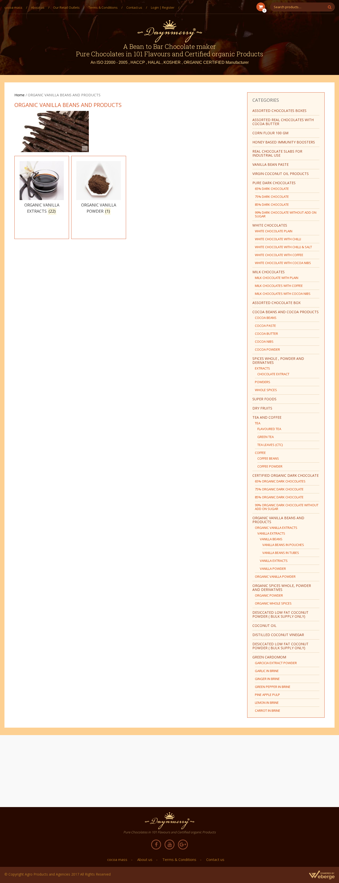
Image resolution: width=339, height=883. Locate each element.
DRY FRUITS (262, 408)
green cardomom (269, 657)
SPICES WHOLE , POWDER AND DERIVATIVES (278, 360)
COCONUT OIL (264, 625)
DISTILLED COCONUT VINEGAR (278, 634)
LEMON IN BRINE (267, 702)
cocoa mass (13, 7)
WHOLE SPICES (266, 390)
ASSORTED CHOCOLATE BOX (276, 302)
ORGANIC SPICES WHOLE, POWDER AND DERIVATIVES (281, 587)
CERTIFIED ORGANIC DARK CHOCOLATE (285, 475)
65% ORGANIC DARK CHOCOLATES (280, 481)
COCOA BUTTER (266, 333)
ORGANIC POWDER (269, 595)
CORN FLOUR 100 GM (270, 133)
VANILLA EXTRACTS (271, 533)
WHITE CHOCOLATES (269, 225)
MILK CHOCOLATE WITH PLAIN (276, 277)
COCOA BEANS (265, 317)
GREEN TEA (265, 437)
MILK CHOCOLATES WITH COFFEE (279, 285)
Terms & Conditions (103, 7)
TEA (257, 423)
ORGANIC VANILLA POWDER (275, 576)
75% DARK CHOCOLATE (272, 196)
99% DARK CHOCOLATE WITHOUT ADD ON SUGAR (285, 214)
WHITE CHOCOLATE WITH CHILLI (278, 239)
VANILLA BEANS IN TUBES (280, 552)
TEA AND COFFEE (266, 417)
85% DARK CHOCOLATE (272, 204)
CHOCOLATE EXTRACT (273, 374)
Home (19, 94)
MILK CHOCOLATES (268, 272)
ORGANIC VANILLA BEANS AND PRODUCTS (278, 519)
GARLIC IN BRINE (267, 671)
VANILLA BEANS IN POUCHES (283, 545)
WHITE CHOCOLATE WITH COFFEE (279, 255)
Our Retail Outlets (66, 7)
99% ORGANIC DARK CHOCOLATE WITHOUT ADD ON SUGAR (286, 507)
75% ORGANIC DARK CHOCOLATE (279, 489)
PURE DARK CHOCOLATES (274, 182)
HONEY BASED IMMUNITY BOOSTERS (283, 142)
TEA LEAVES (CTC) (270, 444)
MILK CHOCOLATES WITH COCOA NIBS (282, 293)
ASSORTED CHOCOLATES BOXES (279, 110)
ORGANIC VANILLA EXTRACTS (276, 527)
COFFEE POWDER (269, 466)
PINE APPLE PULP (267, 694)
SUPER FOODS (264, 399)
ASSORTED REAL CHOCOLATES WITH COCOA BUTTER (283, 121)
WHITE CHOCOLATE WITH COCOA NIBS (283, 263)
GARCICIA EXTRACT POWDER (276, 663)
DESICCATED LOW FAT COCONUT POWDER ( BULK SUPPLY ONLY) (280, 614)
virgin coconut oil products (280, 173)
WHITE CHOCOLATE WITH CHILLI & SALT (283, 247)
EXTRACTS (262, 368)
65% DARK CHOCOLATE (272, 188)
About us (37, 7)
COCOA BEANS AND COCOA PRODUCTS (285, 311)
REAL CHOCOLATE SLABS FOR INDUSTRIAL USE (277, 153)
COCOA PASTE (265, 325)
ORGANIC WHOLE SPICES (273, 603)
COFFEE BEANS (268, 458)
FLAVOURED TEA (269, 429)
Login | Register (162, 7)
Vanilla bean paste (270, 164)
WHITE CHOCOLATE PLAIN (273, 231)
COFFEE (260, 452)
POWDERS (262, 382)
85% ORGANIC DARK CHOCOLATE (279, 497)
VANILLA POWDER (273, 568)
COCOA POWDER (267, 349)
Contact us (134, 7)
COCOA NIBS (264, 341)
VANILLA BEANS (271, 539)
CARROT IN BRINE (267, 710)
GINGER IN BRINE (267, 679)
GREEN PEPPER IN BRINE (272, 686)
